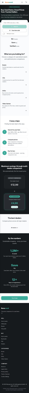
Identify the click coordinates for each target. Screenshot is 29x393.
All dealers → (14, 227)
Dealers (3, 343)
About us (3, 366)
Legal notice (4, 369)
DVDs (2, 356)
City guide (3, 328)
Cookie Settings (5, 376)
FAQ (2, 341)
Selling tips (3, 323)
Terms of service (5, 374)
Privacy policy (4, 371)
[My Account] (22, 2)
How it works (4, 321)
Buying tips (4, 338)
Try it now (14, 298)
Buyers (3, 326)
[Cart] (26, 2)
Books (2, 351)
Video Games (4, 359)
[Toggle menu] (2, 2)
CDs (2, 354)
